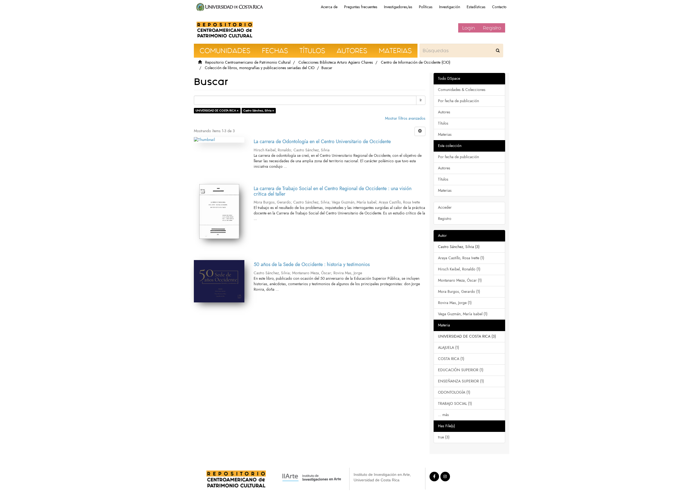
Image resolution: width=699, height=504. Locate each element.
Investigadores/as (398, 7)
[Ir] (497, 50)
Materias (445, 134)
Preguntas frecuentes (360, 7)
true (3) (443, 437)
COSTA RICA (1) (451, 358)
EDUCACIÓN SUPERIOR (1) (460, 370)
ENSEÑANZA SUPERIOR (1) (461, 381)
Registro (492, 28)
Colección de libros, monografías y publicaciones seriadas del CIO (260, 67)
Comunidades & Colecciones (461, 89)
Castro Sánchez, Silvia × (258, 110)
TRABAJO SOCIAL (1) (455, 403)
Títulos (443, 123)
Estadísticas (476, 7)
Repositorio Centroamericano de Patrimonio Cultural (248, 62)
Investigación (449, 7)
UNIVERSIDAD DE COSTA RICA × (217, 110)
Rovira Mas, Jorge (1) (455, 302)
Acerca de (329, 7)
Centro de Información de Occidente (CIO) (415, 62)
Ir (421, 100)
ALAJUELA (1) (448, 347)
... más (443, 414)
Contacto (499, 7)
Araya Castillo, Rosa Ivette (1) (461, 258)
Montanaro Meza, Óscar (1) (460, 280)
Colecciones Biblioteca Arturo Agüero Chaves (335, 62)
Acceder (445, 207)
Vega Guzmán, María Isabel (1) (462, 314)
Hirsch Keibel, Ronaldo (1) (459, 269)
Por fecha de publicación (458, 101)
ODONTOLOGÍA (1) (454, 392)
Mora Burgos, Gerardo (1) (459, 291)
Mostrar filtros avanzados (405, 118)
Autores (444, 112)
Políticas (426, 7)
